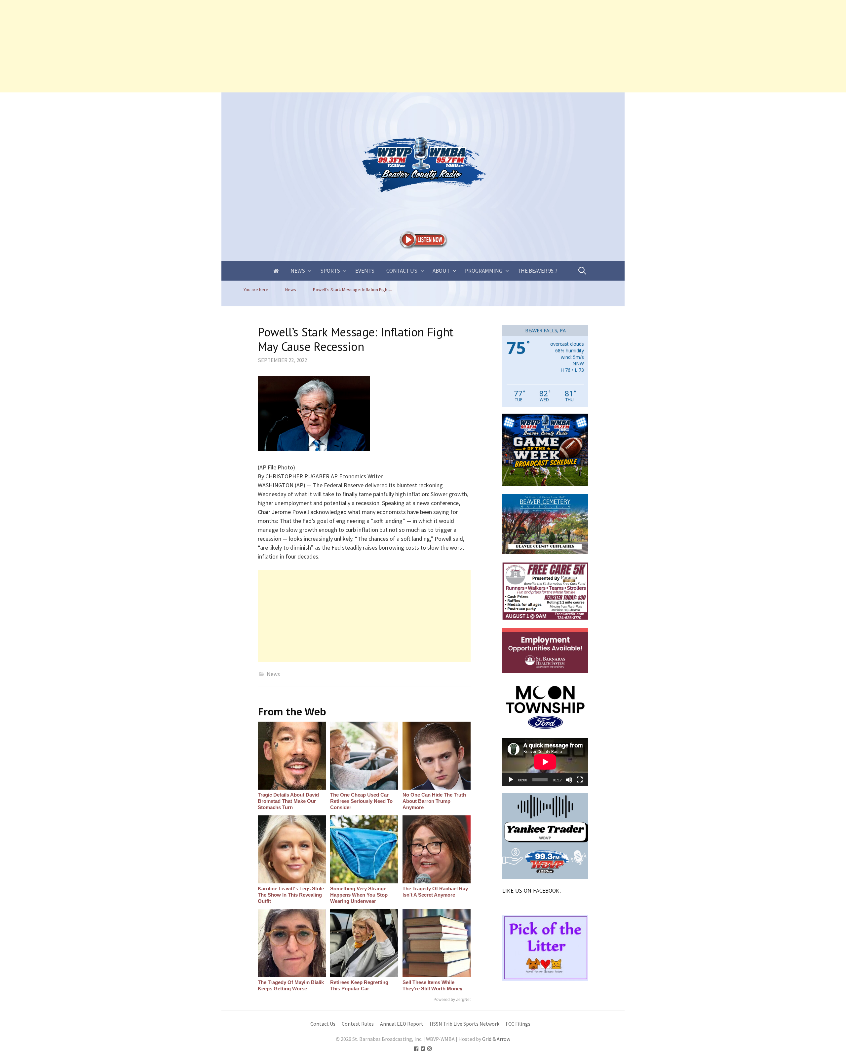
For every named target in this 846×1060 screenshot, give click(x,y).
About (441, 270)
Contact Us (401, 270)
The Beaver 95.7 (537, 270)
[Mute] (569, 779)
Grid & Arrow (496, 1039)
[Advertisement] (198, 46)
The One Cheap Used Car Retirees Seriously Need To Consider (361, 801)
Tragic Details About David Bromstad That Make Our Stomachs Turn (288, 801)
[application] (545, 762)
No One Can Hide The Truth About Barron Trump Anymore (434, 801)
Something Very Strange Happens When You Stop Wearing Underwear (359, 895)
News (297, 270)
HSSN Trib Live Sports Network (464, 1024)
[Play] (511, 779)
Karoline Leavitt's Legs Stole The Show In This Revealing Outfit (291, 895)
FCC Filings (518, 1024)
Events (364, 270)
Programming (483, 270)
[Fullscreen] (579, 779)
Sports (330, 270)
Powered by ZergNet (452, 999)
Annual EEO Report (401, 1024)
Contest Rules (358, 1024)
